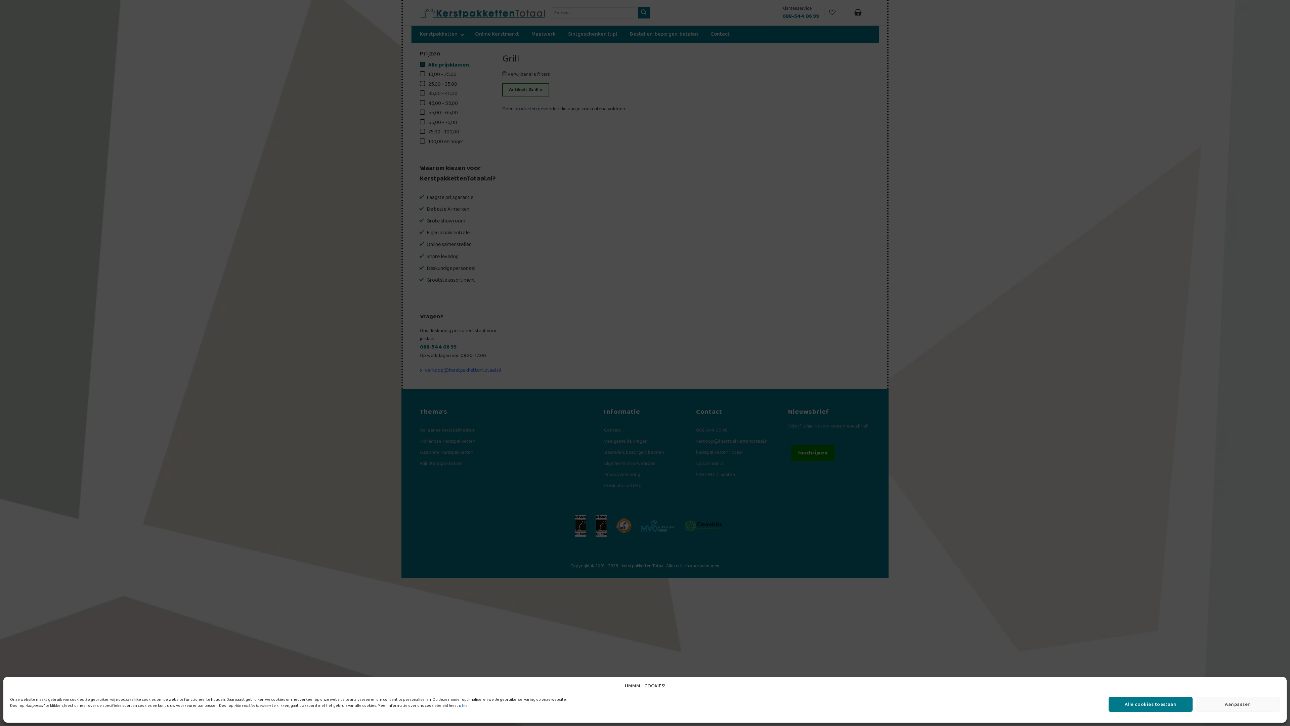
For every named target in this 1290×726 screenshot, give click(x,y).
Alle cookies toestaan (1150, 704)
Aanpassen (1238, 704)
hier (465, 705)
